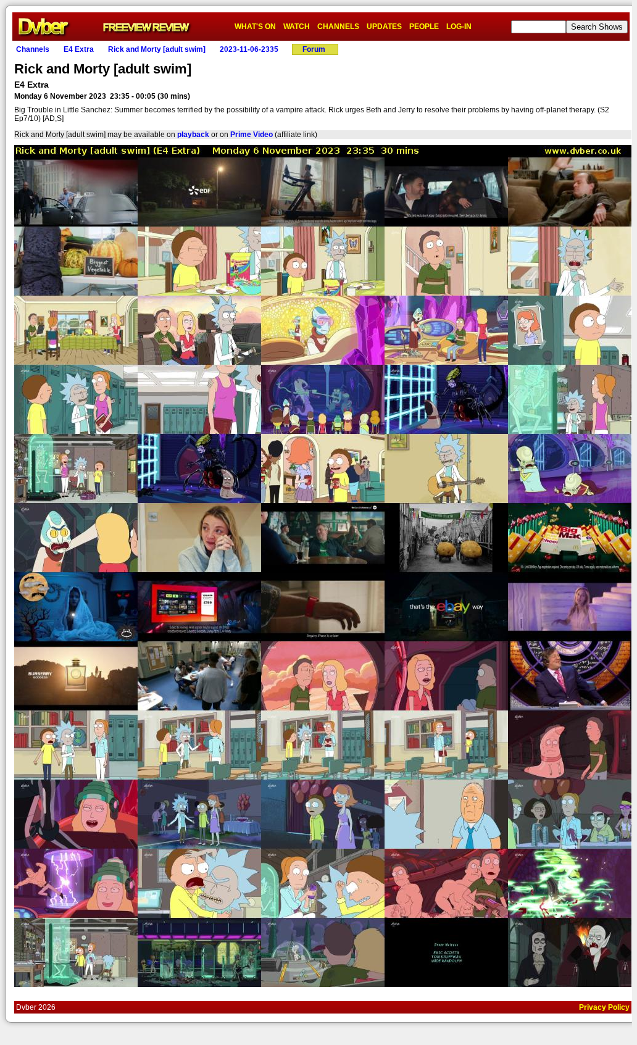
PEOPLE (424, 26)
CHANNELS (338, 26)
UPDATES (384, 26)
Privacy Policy (604, 1007)
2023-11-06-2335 (249, 49)
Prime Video (251, 134)
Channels (32, 49)
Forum (313, 49)
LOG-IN (459, 26)
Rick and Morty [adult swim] (157, 49)
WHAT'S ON (255, 26)
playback (193, 134)
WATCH (296, 26)
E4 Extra (79, 49)
